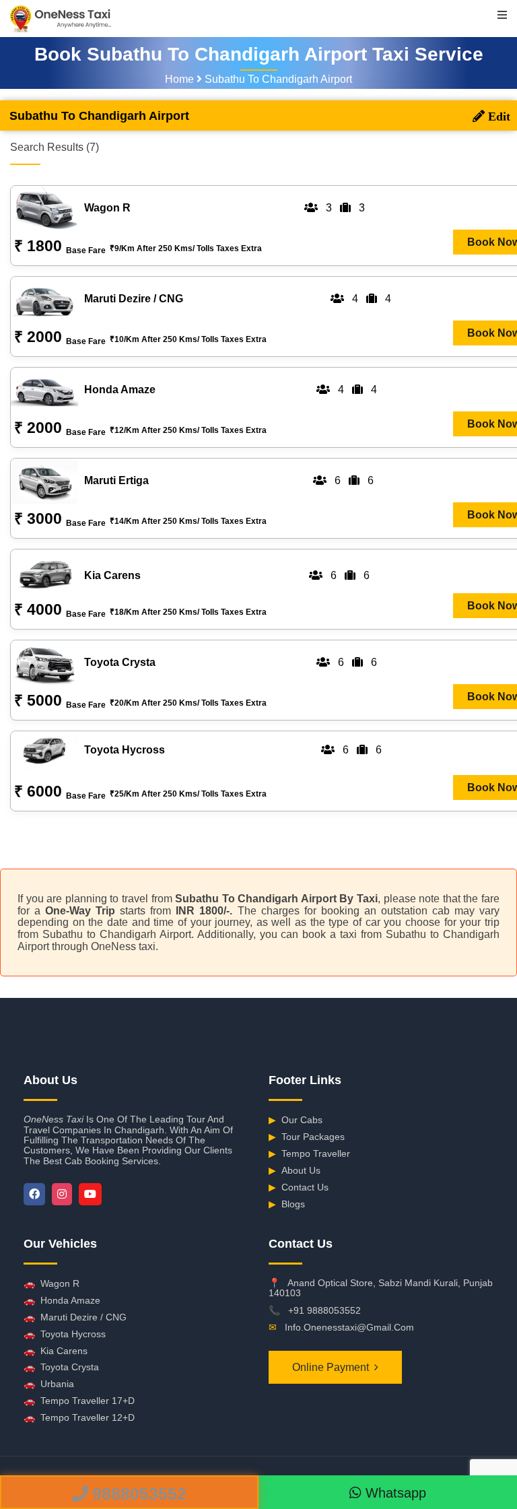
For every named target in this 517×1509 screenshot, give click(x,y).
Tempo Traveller (309, 1153)
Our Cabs (295, 1119)
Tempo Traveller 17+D (79, 1400)
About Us (294, 1170)
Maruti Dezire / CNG (75, 1317)
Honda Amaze (62, 1300)
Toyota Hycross (65, 1334)
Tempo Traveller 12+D (79, 1417)
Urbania (49, 1383)
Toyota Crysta (61, 1367)
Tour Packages (307, 1136)
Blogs (287, 1204)
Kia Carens (56, 1350)
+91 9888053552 (324, 1310)
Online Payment (330, 1367)
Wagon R (51, 1283)
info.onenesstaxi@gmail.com (349, 1327)
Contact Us (299, 1187)
